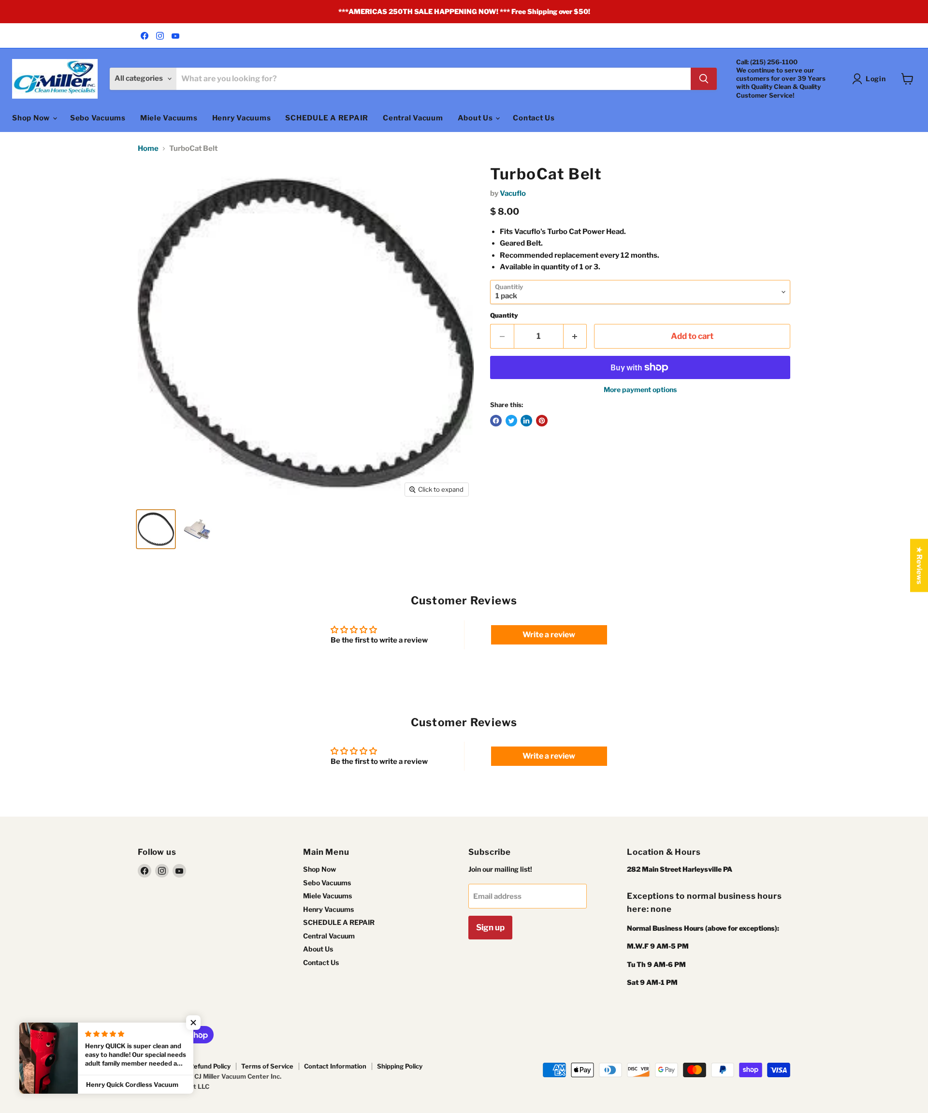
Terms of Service (267, 1066)
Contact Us (534, 118)
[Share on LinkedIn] (526, 420)
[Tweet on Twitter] (511, 420)
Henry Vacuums (241, 118)
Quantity (504, 315)
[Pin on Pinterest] (542, 420)
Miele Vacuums (169, 118)
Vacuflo (513, 193)
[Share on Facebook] (496, 420)
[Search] (704, 79)
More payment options (640, 390)
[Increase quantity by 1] (575, 336)
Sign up (490, 927)
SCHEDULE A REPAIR (326, 118)
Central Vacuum (413, 118)
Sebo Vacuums (98, 118)
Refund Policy (210, 1066)
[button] (193, 1022)
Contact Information (335, 1066)
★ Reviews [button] (919, 566)
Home (148, 149)
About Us (476, 118)
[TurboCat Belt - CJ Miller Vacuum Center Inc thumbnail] (156, 529)
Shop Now (32, 118)
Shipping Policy (399, 1066)
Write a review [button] (548, 634)
